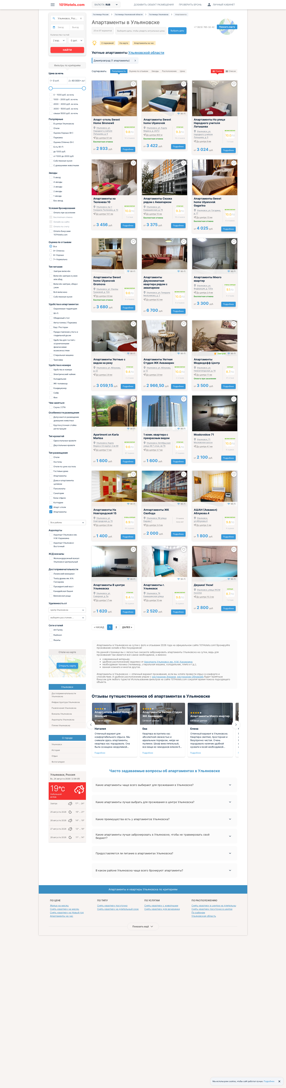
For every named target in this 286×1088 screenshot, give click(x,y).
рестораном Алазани (164, 676)
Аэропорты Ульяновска (63, 719)
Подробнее (128, 149)
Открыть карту (67, 665)
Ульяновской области (146, 53)
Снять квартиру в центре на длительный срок (217, 905)
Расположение (169, 71)
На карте (123, 43)
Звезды (155, 71)
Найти (67, 49)
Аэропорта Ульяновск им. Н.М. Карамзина (168, 661)
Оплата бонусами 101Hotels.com (62, 233)
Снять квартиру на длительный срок (118, 909)
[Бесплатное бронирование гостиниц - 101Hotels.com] (72, 4)
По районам (198, 912)
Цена (182, 71)
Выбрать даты (177, 30)
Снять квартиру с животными (161, 905)
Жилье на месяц (59, 905)
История (56, 750)
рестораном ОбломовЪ (190, 676)
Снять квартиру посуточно (112, 905)
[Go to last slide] (91, 725)
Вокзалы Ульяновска (62, 714)
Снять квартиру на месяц (64, 909)
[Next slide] (236, 725)
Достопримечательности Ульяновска (64, 695)
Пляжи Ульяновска (61, 725)
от (103, 149)
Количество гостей (59, 35)
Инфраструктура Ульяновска (66, 702)
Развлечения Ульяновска (64, 708)
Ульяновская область (203, 916)
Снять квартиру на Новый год (67, 912)
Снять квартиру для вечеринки (162, 909)
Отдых (55, 756)
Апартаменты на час (144, 43)
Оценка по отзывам (138, 71)
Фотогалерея (58, 762)
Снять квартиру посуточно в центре (211, 909)
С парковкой (107, 43)
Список (232, 71)
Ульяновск (57, 744)
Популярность (119, 71)
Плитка (218, 71)
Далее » (127, 627)
